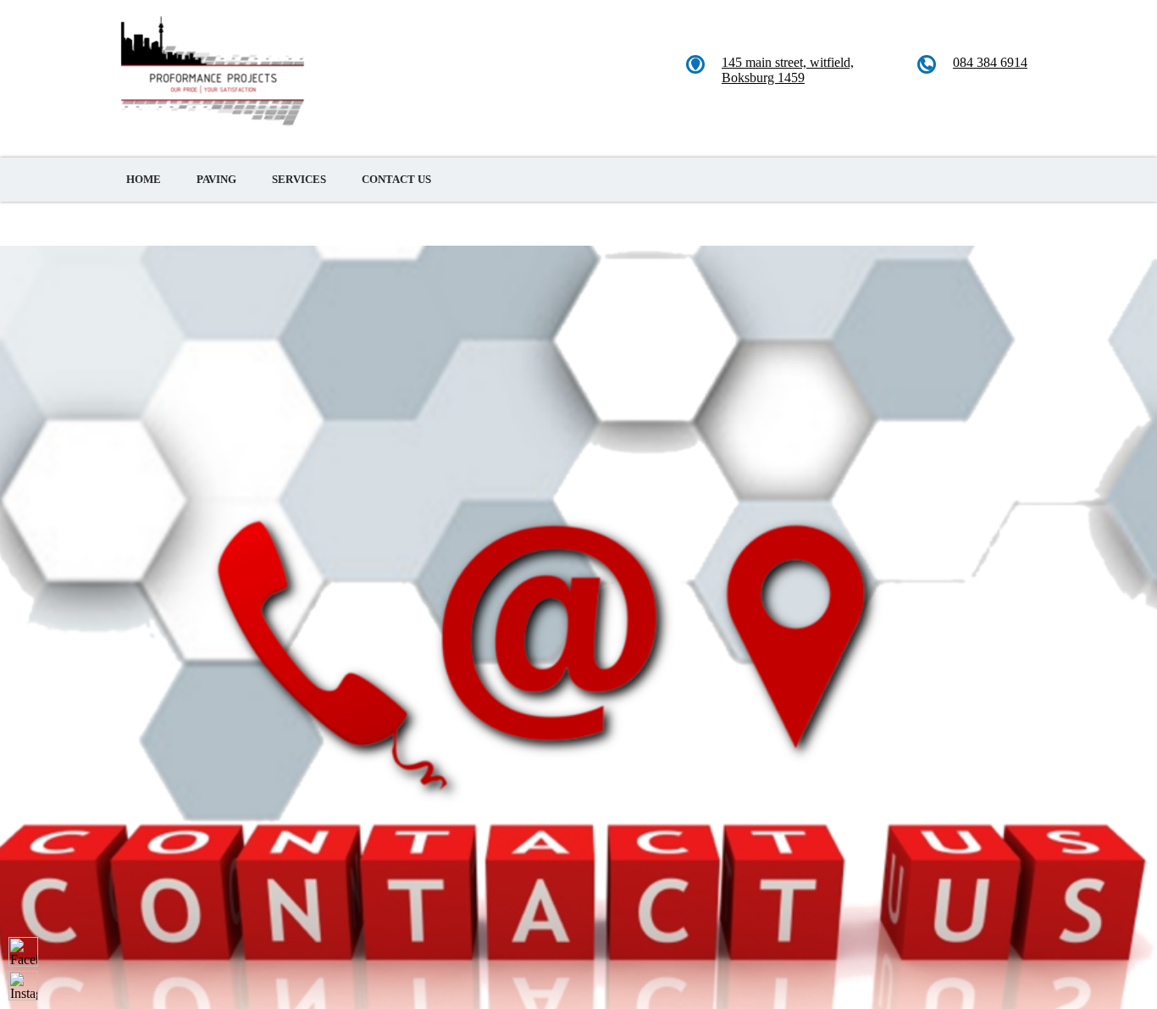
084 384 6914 (990, 62)
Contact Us (396, 179)
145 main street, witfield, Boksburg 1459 (788, 70)
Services (299, 179)
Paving (216, 179)
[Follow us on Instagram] (23, 986)
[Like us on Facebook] (23, 952)
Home (143, 179)
